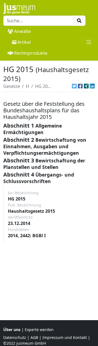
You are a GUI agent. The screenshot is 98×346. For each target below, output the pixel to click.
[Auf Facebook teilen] (80, 86)
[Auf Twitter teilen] (74, 86)
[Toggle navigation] (89, 42)
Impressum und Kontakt (64, 337)
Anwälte (22, 31)
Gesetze (11, 86)
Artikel (24, 42)
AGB (34, 337)
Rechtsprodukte (30, 53)
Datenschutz (14, 337)
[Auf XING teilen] (86, 86)
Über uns (11, 329)
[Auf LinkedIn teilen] (92, 86)
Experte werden (39, 329)
